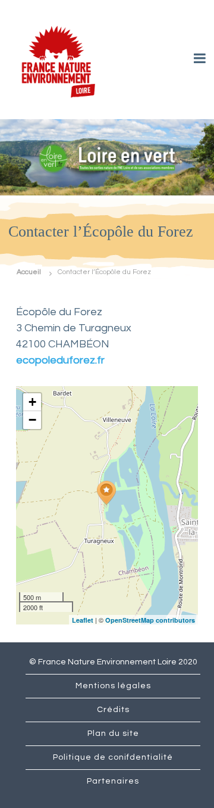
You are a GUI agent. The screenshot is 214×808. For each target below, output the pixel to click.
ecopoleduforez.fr (60, 360)
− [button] (32, 419)
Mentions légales (113, 686)
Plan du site (113, 733)
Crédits (113, 710)
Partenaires (113, 781)
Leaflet (82, 620)
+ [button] (32, 401)
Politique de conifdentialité (113, 757)
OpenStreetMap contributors (150, 620)
